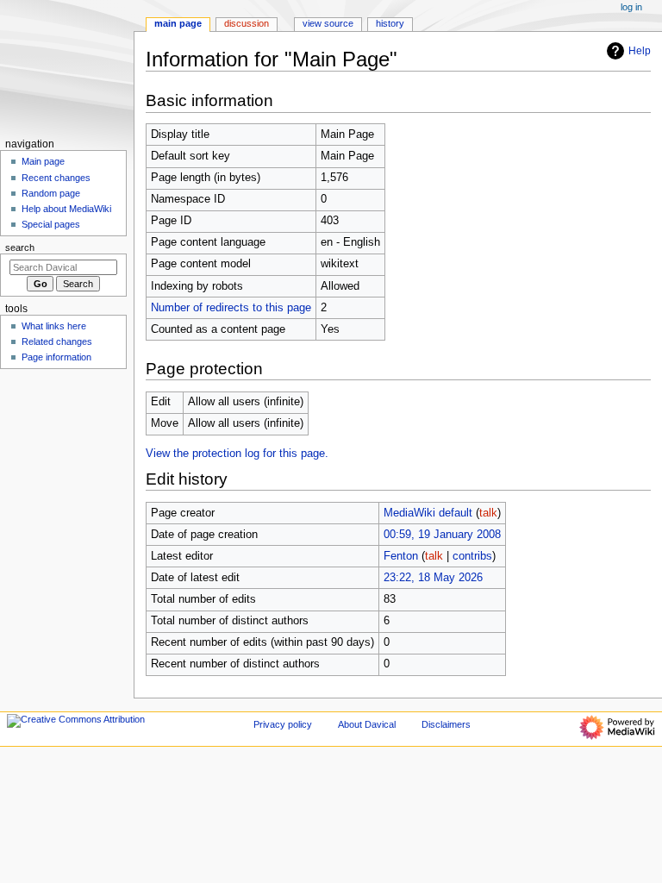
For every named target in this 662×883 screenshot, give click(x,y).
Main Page (178, 23)
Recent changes (56, 177)
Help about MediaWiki (66, 209)
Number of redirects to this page (231, 308)
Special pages (51, 224)
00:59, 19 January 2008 (442, 535)
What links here (54, 326)
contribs (472, 556)
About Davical (367, 724)
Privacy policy (282, 724)
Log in (631, 7)
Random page (51, 193)
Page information (56, 357)
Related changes (57, 341)
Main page (43, 161)
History (390, 23)
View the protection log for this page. (237, 454)
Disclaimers (446, 724)
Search (19, 247)
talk (488, 513)
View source (328, 23)
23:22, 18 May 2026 (433, 578)
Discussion (246, 23)
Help (639, 51)
